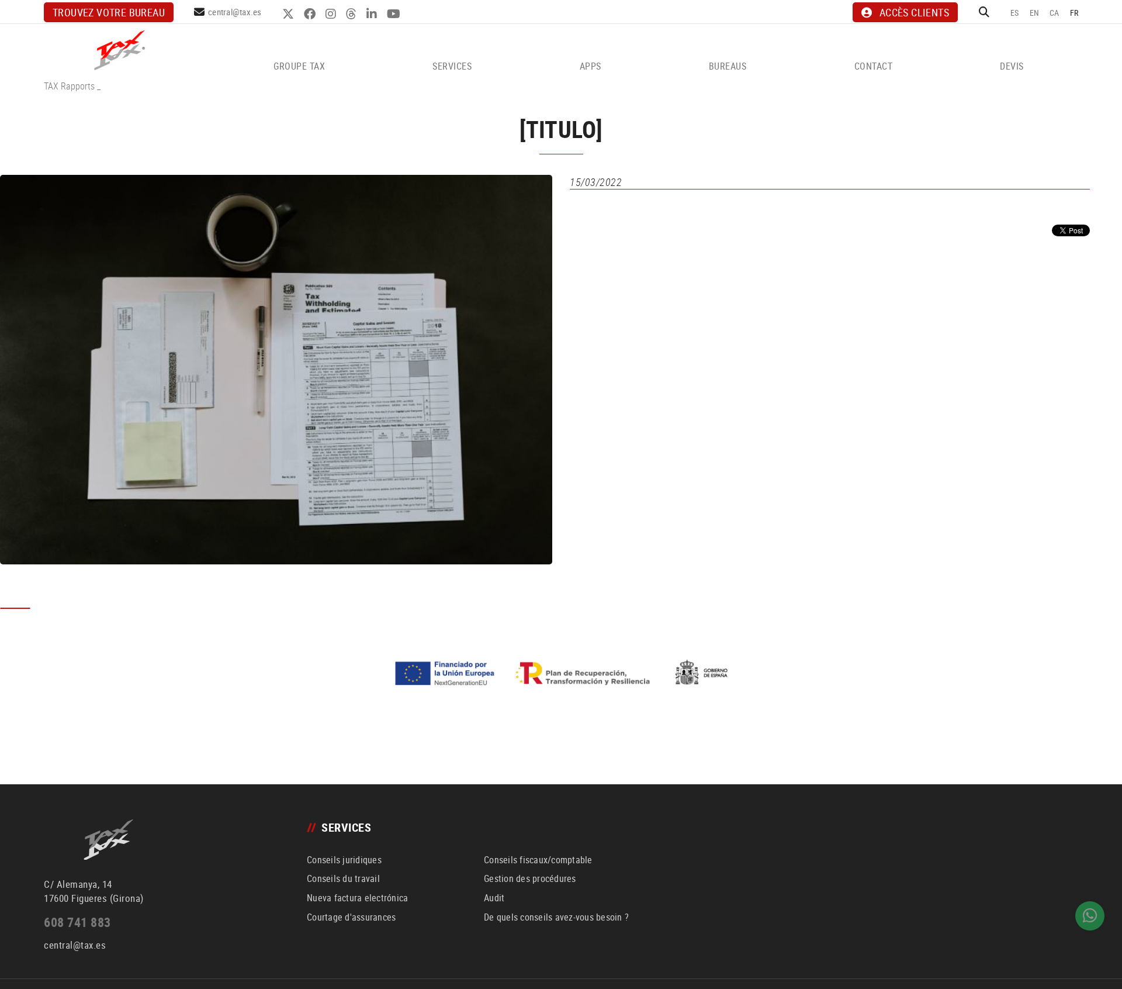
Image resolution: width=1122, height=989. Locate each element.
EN (1035, 12)
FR (1074, 12)
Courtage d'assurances (351, 917)
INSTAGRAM (332, 14)
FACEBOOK (311, 14)
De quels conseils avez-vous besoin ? (556, 917)
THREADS (352, 14)
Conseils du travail (343, 878)
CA (1054, 12)
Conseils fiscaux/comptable (538, 859)
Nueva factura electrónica (357, 897)
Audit (494, 897)
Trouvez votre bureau (109, 12)
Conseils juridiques (344, 859)
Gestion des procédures (530, 878)
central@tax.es (235, 12)
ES (1014, 12)
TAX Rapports (69, 86)
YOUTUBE (395, 14)
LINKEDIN (373, 14)
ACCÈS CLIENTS (914, 12)
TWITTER (289, 14)
